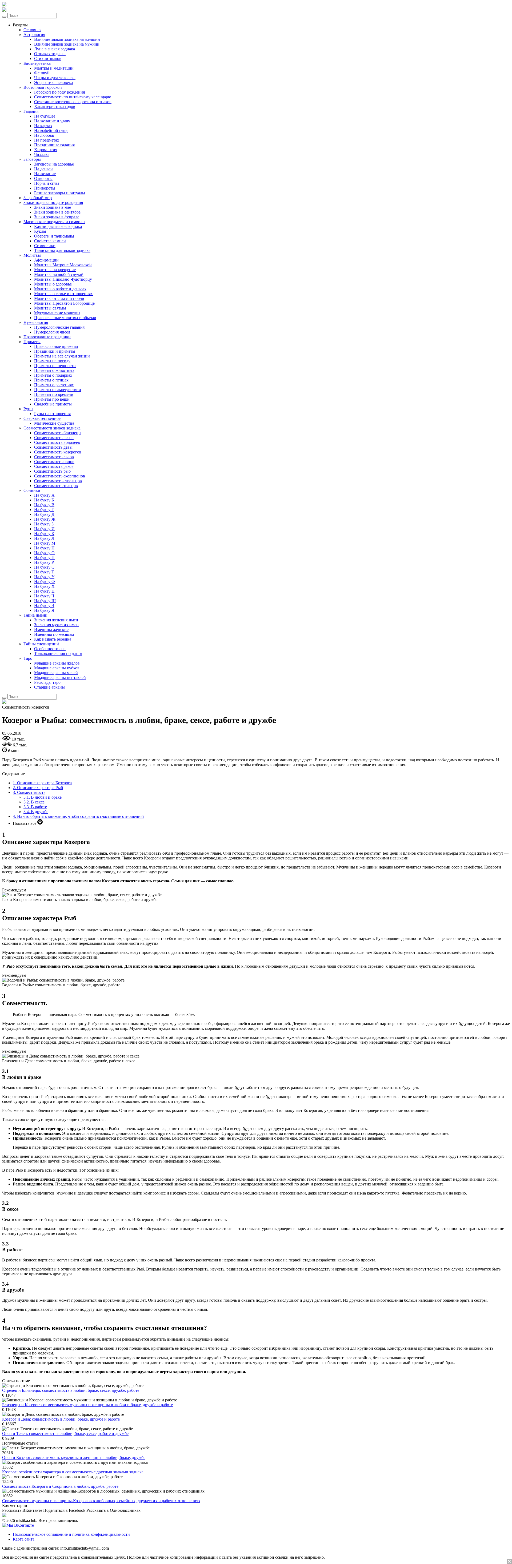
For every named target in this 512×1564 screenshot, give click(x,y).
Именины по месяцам (54, 634)
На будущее (44, 116)
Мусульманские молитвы (57, 313)
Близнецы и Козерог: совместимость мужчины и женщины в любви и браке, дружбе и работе (87, 1404)
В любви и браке (42, 797)
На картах (43, 125)
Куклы (40, 231)
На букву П (44, 557)
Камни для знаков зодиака (58, 226)
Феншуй (42, 73)
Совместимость (29, 792)
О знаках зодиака (50, 53)
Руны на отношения (52, 413)
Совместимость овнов (54, 461)
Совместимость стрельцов (58, 481)
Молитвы (32, 255)
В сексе (34, 802)
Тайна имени (35, 615)
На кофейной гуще (51, 130)
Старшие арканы (49, 687)
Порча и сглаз (46, 183)
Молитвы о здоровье (53, 284)
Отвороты (43, 178)
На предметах (46, 140)
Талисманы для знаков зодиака (62, 250)
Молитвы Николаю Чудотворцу (63, 279)
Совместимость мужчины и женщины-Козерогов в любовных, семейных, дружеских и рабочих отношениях (101, 1500)
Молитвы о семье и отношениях (63, 293)
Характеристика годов (54, 106)
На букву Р (44, 562)
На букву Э (44, 605)
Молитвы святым (50, 308)
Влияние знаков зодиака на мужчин (66, 44)
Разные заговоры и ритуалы (59, 193)
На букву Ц (44, 591)
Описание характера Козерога (42, 783)
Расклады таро (47, 682)
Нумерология (35, 322)
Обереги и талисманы (54, 236)
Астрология (34, 34)
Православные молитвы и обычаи (65, 317)
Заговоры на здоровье (54, 164)
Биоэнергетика (37, 63)
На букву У (44, 576)
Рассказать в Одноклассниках (113, 1510)
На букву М (44, 543)
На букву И (44, 528)
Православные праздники (47, 337)
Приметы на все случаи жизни (62, 356)
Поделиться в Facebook (64, 1510)
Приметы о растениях (54, 385)
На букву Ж (44, 519)
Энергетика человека (53, 82)
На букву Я (44, 610)
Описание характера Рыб (38, 787)
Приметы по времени (53, 394)
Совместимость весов (54, 437)
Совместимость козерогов (57, 452)
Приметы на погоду (52, 361)
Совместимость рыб (52, 471)
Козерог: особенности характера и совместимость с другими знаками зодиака (72, 1472)
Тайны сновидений (41, 644)
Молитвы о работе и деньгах (60, 289)
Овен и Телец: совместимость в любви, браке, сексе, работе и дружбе (65, 1433)
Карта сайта (23, 1539)
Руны (28, 409)
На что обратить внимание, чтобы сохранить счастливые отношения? (78, 816)
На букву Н (44, 548)
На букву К (44, 533)
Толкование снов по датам (58, 653)
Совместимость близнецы (57, 433)
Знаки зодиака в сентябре (57, 212)
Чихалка (41, 154)
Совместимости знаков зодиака (52, 428)
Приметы (32, 341)
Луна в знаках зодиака (54, 49)
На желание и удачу (52, 121)
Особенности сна (50, 648)
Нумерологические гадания (59, 327)
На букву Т (44, 572)
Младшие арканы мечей (56, 672)
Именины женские (51, 629)
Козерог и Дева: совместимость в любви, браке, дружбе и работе (61, 1419)
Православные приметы (56, 346)
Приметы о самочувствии (57, 389)
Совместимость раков (54, 466)
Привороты (44, 188)
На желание (45, 173)
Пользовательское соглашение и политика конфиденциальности (71, 1534)
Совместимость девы (53, 447)
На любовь (44, 135)
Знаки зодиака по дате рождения (53, 202)
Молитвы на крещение (55, 269)
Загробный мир (37, 197)
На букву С (44, 567)
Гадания (30, 111)
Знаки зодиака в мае (52, 207)
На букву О (44, 552)
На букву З (44, 524)
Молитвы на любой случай (58, 274)
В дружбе (35, 811)
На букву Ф (44, 581)
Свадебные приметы (53, 404)
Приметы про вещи (52, 399)
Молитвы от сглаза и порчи (59, 298)
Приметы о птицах (51, 380)
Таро (27, 658)
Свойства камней (50, 241)
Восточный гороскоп (42, 87)
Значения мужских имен (56, 624)
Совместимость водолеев (57, 442)
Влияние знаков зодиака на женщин (67, 39)
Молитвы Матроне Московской (63, 265)
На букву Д (44, 514)
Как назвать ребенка (52, 639)
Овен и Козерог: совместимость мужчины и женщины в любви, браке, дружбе (73, 1457)
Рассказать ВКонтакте (22, 1510)
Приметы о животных (54, 370)
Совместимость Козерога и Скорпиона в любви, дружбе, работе (60, 1486)
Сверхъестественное (42, 418)
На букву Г (44, 509)
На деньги (43, 169)
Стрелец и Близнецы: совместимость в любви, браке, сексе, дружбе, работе (70, 1390)
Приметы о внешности (55, 365)
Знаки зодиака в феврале (56, 217)
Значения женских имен (56, 620)
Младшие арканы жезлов (57, 663)
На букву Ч (44, 596)
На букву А (44, 495)
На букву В (44, 504)
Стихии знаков (47, 58)
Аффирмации (46, 260)
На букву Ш (45, 600)
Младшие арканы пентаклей (60, 677)
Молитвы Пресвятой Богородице (64, 303)
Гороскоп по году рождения (59, 92)
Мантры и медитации (54, 68)
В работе (35, 807)
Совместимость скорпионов (59, 476)
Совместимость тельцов (56, 485)
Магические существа (54, 423)
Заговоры (32, 159)
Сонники (31, 490)
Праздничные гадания (54, 145)
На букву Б (44, 500)
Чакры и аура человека (54, 77)
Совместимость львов (54, 457)
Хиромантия (45, 149)
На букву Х (44, 586)
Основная (32, 29)
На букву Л (44, 538)
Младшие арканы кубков (56, 668)
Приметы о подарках (53, 375)
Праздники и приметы (54, 351)
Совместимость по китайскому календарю (72, 97)
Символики (44, 245)
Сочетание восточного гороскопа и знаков (72, 101)
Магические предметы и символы (54, 221)
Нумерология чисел (52, 332)
